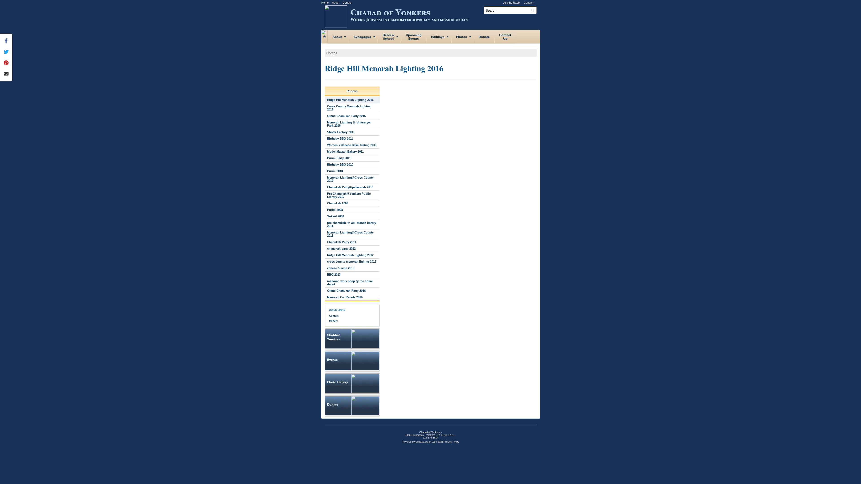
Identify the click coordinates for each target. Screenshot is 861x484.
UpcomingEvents (414, 36)
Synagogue (362, 37)
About (335, 2)
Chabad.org (421, 441)
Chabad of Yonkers (409, 14)
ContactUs (505, 36)
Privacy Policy (451, 441)
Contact (528, 2)
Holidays (437, 37)
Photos (461, 37)
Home (325, 2)
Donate (347, 2)
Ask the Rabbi (511, 2)
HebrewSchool (388, 36)
